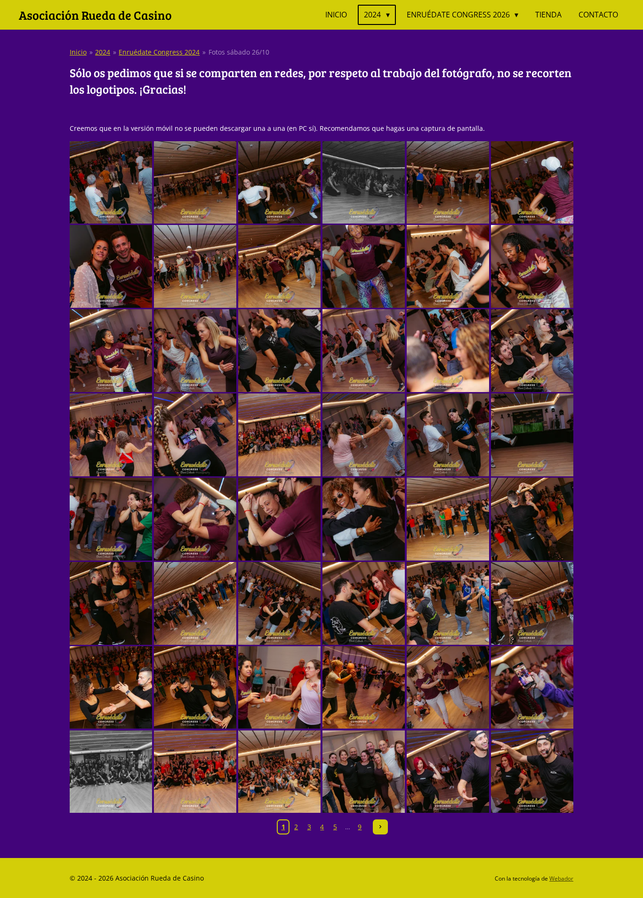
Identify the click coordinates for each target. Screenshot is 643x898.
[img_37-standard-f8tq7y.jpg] (111, 687)
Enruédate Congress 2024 (159, 52)
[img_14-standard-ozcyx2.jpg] (195, 351)
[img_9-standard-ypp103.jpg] (279, 266)
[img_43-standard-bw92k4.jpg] (111, 772)
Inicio (78, 52)
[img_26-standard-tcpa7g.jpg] (195, 519)
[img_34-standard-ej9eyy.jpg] (364, 603)
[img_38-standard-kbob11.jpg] (195, 687)
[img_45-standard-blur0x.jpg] (279, 772)
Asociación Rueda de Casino (95, 15)
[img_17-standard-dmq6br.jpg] (448, 351)
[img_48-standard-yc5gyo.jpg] (532, 772)
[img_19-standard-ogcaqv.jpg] (111, 435)
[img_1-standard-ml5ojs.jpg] (111, 182)
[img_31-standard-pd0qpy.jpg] (111, 603)
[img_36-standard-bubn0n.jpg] (532, 603)
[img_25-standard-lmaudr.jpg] (111, 519)
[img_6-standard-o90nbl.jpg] (532, 182)
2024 (102, 52)
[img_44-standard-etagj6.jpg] (195, 772)
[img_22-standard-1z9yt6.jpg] (364, 435)
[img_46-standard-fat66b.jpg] (364, 772)
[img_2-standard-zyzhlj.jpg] (195, 182)
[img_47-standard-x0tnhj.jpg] (448, 772)
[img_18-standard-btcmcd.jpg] (532, 351)
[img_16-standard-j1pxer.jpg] (364, 351)
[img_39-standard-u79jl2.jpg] (279, 687)
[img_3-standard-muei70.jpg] (279, 182)
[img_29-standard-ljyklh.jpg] (448, 519)
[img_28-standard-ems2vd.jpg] (364, 519)
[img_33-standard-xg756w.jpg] (279, 603)
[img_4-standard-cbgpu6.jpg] (364, 182)
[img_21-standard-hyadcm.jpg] (279, 435)
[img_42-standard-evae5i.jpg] (532, 687)
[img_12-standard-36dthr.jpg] (532, 266)
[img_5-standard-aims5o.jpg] (448, 182)
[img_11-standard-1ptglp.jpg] (448, 266)
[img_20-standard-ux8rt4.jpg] (195, 435)
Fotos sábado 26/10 (239, 52)
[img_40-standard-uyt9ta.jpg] (364, 687)
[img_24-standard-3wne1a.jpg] (532, 435)
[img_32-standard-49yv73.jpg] (195, 603)
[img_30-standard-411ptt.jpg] (532, 519)
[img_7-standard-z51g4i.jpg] (111, 266)
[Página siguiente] (380, 826)
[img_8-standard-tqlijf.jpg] (195, 266)
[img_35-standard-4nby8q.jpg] (448, 603)
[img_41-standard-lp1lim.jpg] (448, 687)
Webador (561, 878)
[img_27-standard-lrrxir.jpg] (279, 519)
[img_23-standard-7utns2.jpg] (448, 435)
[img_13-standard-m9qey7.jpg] (111, 351)
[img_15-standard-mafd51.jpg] (279, 351)
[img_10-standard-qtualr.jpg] (364, 266)
